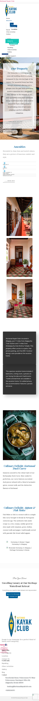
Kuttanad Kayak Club (7, 1)
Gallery (9, 52)
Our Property (13, 43)
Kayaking (5, 663)
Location (5, 656)
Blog (3, 672)
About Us (10, 41)
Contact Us (6, 659)
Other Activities (7, 666)
